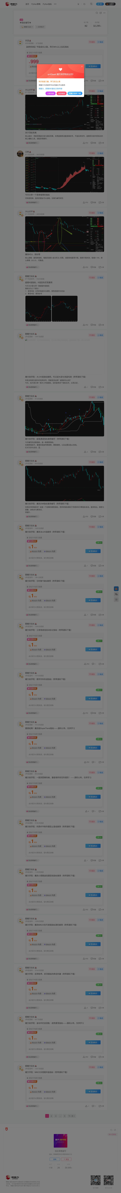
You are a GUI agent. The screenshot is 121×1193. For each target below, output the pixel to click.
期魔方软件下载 (75, 93)
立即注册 (50, 93)
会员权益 (61, 93)
